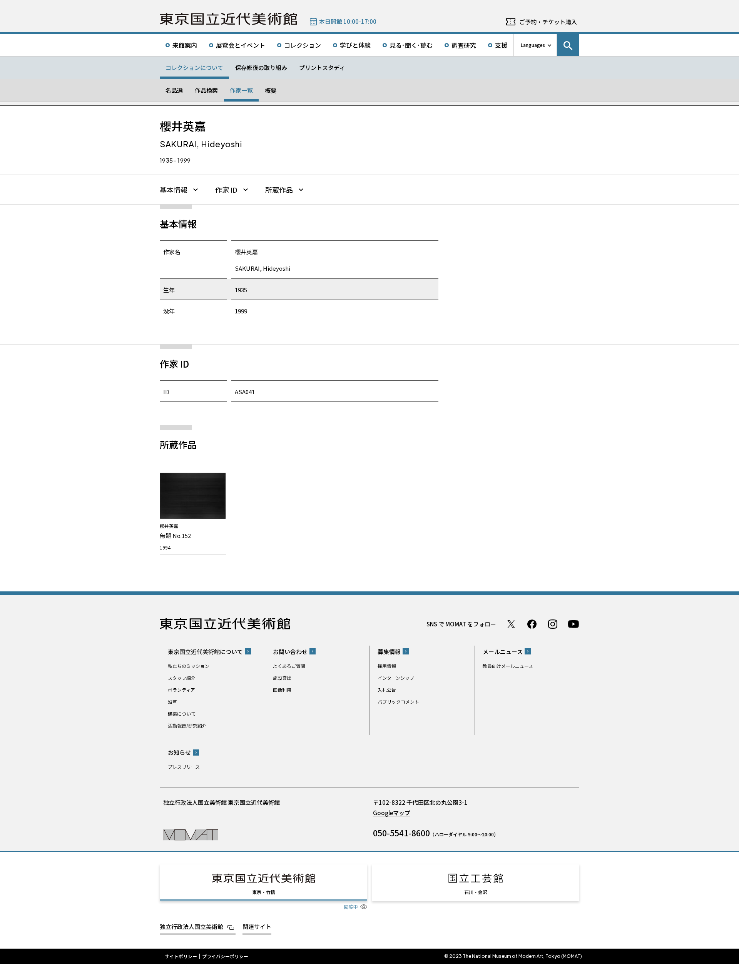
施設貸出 (282, 677)
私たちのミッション (188, 666)
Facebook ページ (532, 624)
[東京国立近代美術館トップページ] (228, 19)
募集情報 (389, 652)
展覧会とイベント (240, 45)
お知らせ (179, 752)
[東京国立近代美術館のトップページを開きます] (190, 834)
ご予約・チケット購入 (548, 22)
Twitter (511, 624)
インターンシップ (396, 677)
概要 (270, 90)
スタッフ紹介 (182, 677)
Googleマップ (391, 813)
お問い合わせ (290, 652)
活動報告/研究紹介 (187, 725)
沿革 (172, 701)
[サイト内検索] (568, 45)
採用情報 (387, 666)
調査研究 (463, 45)
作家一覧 (241, 90)
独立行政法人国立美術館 (191, 926)
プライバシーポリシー (225, 956)
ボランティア (181, 689)
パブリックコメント (398, 701)
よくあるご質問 (289, 666)
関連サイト (256, 926)
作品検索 (206, 90)
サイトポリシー (181, 956)
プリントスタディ (322, 67)
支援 (501, 45)
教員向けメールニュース (508, 666)
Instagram (552, 624)
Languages (533, 45)
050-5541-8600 (401, 833)
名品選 (174, 90)
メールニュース (503, 652)
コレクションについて (194, 67)
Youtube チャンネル (573, 624)
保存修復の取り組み (261, 67)
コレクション (302, 45)
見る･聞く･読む (411, 45)
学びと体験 (355, 45)
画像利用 (282, 689)
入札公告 (387, 689)
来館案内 (184, 45)
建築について (182, 713)
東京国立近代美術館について (205, 652)
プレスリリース (184, 766)
